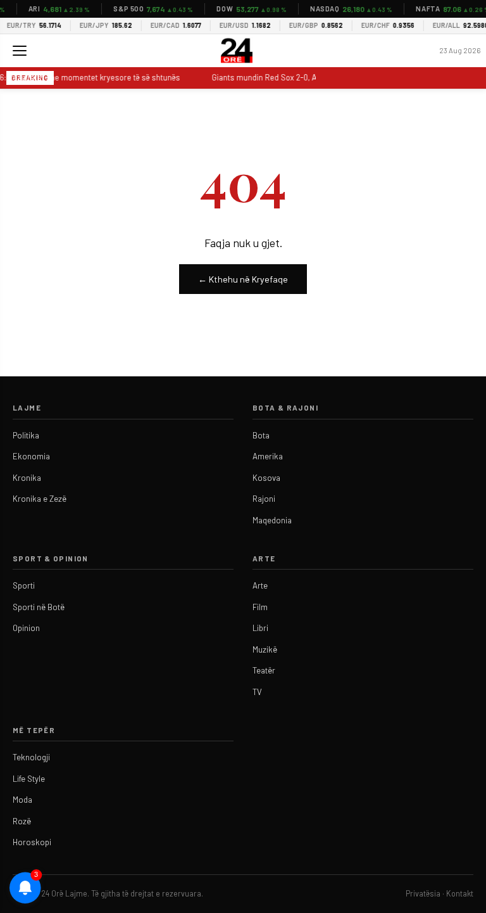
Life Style (29, 779)
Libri (260, 628)
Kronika (27, 478)
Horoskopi (32, 842)
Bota (261, 435)
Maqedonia (272, 520)
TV (257, 692)
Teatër (263, 670)
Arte (260, 585)
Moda (22, 800)
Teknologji (31, 757)
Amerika (267, 456)
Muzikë (264, 649)
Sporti (24, 585)
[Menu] (19, 51)
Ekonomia (31, 456)
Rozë (22, 821)
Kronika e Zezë (39, 499)
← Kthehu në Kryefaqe (243, 279)
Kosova (266, 478)
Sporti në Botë (39, 607)
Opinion (26, 628)
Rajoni (263, 499)
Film (260, 607)
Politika (26, 435)
